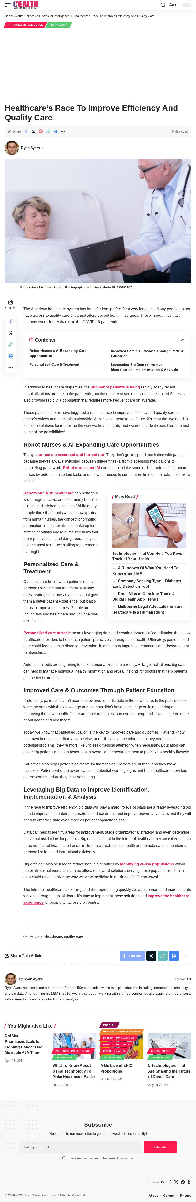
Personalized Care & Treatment (54, 364)
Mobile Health (114, 1051)
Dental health (162, 1051)
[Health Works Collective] (25, 5)
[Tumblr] (188, 1182)
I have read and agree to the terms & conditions (101, 1158)
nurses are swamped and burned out (71, 455)
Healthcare (53, 936)
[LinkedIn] (189, 978)
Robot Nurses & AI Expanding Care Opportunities (57, 353)
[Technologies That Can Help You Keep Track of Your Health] (149, 525)
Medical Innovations (118, 1038)
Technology (58, 24)
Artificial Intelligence (25, 24)
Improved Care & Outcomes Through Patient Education (147, 353)
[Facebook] (170, 1182)
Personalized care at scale (47, 633)
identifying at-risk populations (147, 864)
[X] (176, 1182)
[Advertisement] (98, 64)
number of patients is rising (115, 387)
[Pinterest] (183, 1182)
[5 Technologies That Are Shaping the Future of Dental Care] (169, 1046)
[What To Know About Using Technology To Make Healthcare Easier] (74, 1046)
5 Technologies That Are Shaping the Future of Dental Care (169, 1071)
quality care (73, 936)
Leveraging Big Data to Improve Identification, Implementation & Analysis (145, 367)
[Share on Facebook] (25, 131)
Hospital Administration (121, 1031)
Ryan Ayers (30, 148)
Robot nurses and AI (81, 468)
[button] (9, 5)
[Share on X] (33, 131)
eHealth (109, 1025)
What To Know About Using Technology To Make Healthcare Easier (74, 1071)
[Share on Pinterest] (40, 131)
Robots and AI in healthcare (48, 493)
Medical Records (116, 1044)
